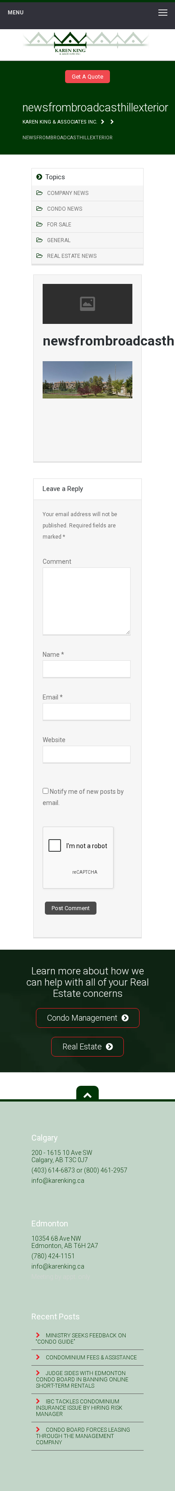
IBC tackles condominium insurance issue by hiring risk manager (79, 1407)
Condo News (64, 209)
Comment (57, 561)
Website (54, 739)
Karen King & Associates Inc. (59, 122)
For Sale (59, 224)
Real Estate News (71, 256)
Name (53, 654)
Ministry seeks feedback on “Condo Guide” (81, 1338)
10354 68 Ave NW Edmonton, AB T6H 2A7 (64, 1242)
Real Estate (83, 1046)
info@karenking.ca (57, 1180)
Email (53, 697)
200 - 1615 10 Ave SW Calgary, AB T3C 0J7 (61, 1156)
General (58, 240)
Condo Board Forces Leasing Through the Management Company (83, 1436)
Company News (67, 193)
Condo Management (83, 1017)
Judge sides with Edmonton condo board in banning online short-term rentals (82, 1379)
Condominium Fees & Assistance (90, 1357)
